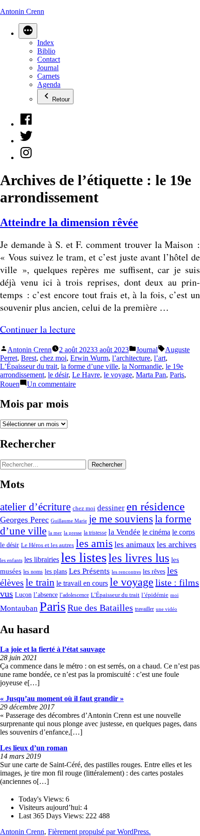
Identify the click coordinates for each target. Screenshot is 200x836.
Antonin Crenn (22, 11)
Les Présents (89, 570)
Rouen (10, 384)
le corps (183, 532)
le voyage (118, 375)
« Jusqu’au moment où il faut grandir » (62, 698)
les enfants (11, 560)
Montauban (19, 608)
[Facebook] (26, 124)
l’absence (45, 594)
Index (45, 43)
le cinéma (156, 532)
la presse (73, 532)
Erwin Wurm (89, 358)
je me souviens (121, 519)
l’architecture (131, 358)
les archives (176, 544)
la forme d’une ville (89, 366)
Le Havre (86, 375)
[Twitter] (26, 141)
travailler (144, 609)
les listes (84, 557)
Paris (177, 375)
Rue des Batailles (100, 607)
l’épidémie (154, 595)
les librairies (41, 559)
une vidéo (166, 609)
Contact (48, 59)
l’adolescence (74, 595)
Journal (48, 68)
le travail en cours (82, 583)
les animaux (134, 544)
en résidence (156, 506)
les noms (33, 571)
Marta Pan (151, 375)
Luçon (23, 594)
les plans (56, 571)
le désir (58, 375)
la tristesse (95, 532)
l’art (160, 358)
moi (174, 595)
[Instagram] (26, 157)
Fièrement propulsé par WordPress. (99, 832)
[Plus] (28, 31)
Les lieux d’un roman (33, 748)
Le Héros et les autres (47, 545)
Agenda (48, 84)
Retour (61, 99)
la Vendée (124, 532)
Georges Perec (24, 519)
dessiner (111, 507)
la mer (55, 532)
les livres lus (138, 558)
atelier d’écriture (35, 507)
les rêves (154, 571)
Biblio (46, 51)
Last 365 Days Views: (52, 816)
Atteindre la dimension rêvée (69, 222)
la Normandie (142, 366)
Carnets (48, 76)
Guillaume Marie (69, 520)
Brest (28, 358)
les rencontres (126, 572)
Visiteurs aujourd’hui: (51, 807)
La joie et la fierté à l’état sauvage (52, 649)
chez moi (53, 358)
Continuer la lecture (37, 329)
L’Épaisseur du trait (28, 366)
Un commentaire (51, 384)
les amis (94, 543)
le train (40, 582)
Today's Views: (42, 799)
